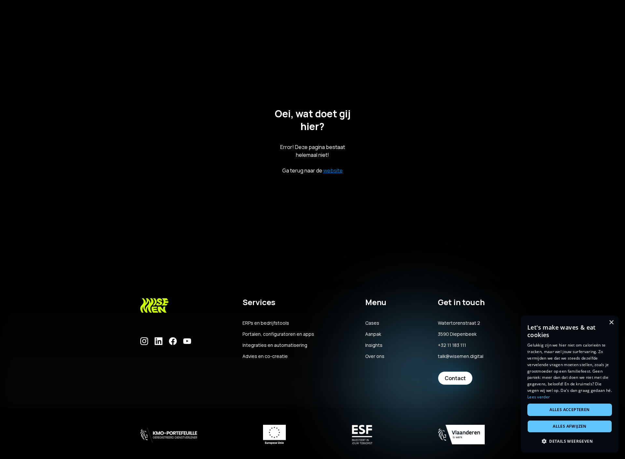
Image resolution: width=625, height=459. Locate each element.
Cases (372, 323)
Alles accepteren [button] (569, 409)
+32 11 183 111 (452, 345)
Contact (455, 378)
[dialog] (569, 384)
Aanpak (373, 334)
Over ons (374, 356)
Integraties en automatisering (275, 345)
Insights (373, 345)
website (333, 170)
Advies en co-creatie (265, 356)
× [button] (611, 322)
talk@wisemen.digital (460, 356)
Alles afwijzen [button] (570, 426)
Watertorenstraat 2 (459, 323)
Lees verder (538, 397)
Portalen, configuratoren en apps (278, 334)
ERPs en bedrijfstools (266, 323)
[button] (569, 441)
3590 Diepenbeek (457, 334)
